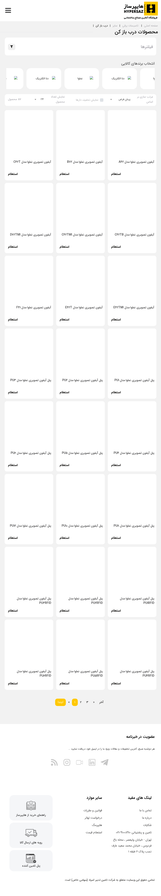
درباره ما (147, 817)
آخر (101, 702)
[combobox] (120, 99)
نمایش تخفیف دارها (87, 100)
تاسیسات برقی (130, 25)
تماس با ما (145, 810)
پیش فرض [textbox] (124, 99)
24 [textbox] (42, 99)
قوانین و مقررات (92, 810)
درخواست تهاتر (93, 817)
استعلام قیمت (94, 832)
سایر (115, 25)
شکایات (147, 825)
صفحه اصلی (151, 25)
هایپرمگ (97, 825)
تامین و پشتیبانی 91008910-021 (134, 832)
